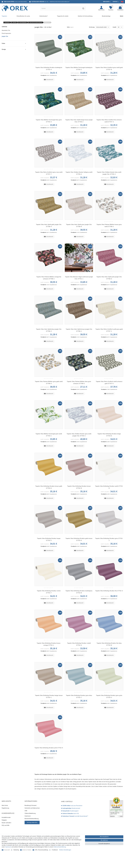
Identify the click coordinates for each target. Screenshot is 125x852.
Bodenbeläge (106, 16)
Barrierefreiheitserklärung (32, 818)
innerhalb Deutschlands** (75, 816)
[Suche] (83, 8)
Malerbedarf (43, 16)
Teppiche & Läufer (62, 16)
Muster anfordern (6, 822)
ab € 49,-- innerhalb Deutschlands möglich (50, 1)
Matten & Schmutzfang (85, 16)
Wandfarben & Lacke (23, 16)
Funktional (55, 850)
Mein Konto (106, 1)
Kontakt (115, 1)
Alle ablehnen (104, 840)
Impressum (28, 816)
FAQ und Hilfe (5, 825)
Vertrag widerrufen (32, 822)
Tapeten (4, 16)
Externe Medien (27, 850)
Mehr (121, 16)
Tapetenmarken (23, 22)
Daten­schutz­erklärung (60, 847)
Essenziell (7, 850)
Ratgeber (4, 820)
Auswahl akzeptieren (104, 843)
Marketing (16, 850)
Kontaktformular (6, 817)
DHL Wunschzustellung (41, 850)
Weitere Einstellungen (65, 850)
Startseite (7, 22)
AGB (26, 810)
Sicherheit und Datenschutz (32, 808)
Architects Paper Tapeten (36, 22)
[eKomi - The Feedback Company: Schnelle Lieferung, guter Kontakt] (116, 807)
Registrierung (5, 808)
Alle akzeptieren (104, 836)
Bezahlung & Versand (30, 805)
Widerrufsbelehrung (30, 813)
